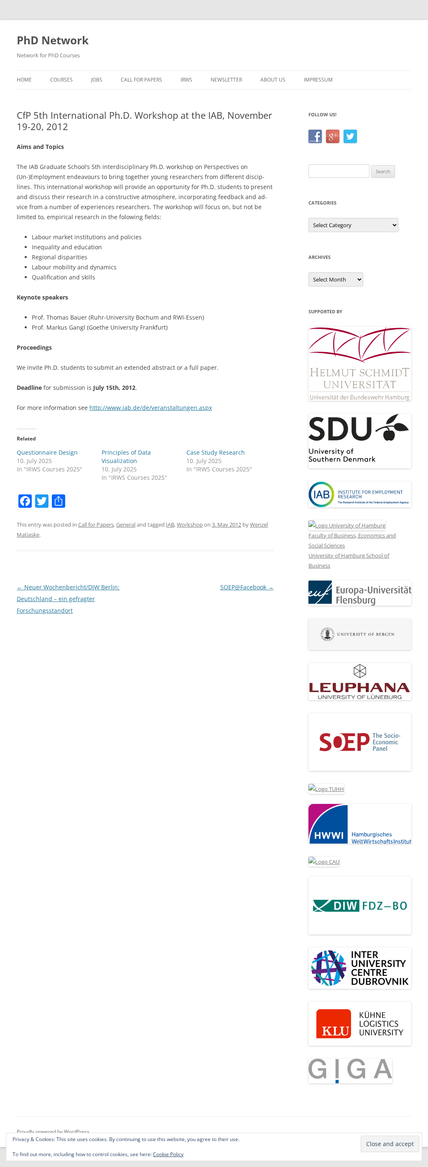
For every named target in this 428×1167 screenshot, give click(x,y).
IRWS (186, 79)
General (125, 524)
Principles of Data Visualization (126, 456)
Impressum (318, 79)
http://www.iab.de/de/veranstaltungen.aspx (150, 408)
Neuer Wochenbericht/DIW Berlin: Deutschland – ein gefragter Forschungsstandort (68, 598)
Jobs (96, 79)
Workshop (190, 524)
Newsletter (226, 79)
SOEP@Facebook (247, 587)
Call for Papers (141, 79)
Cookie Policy (168, 1154)
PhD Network (53, 40)
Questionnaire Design (47, 452)
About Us (272, 79)
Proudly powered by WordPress (53, 1131)
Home (24, 79)
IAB (170, 524)
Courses (61, 79)
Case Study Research (215, 452)
